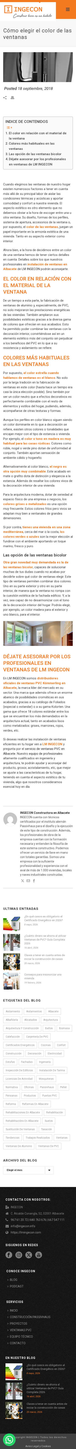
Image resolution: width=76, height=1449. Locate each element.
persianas (12, 1095)
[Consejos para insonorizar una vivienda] (11, 981)
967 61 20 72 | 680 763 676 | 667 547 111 (38, 1219)
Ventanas (62, 1137)
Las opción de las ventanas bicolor (35, 154)
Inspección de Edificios (19, 1070)
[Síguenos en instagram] (18, 1255)
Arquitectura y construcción (22, 1028)
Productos (30, 1095)
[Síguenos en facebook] (8, 1255)
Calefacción (13, 1036)
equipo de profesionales (45, 754)
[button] (9, 1439)
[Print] (14, 97)
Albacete (53, 1011)
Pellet (63, 1087)
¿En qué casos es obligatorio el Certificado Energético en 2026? (43, 918)
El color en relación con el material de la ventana (37, 135)
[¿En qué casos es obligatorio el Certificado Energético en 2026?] (11, 923)
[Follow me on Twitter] (22, 881)
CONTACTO (18, 1343)
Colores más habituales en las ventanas (31, 146)
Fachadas (27, 1061)
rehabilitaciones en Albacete (23, 1112)
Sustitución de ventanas (20, 1129)
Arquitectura (50, 1019)
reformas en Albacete (35, 1104)
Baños (49, 1028)
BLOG (13, 1279)
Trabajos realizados (38, 1137)
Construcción (14, 1053)
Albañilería (12, 1019)
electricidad (55, 1053)
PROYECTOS (18, 1323)
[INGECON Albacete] (28, 11)
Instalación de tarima (52, 1070)
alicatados (30, 1019)
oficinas (29, 1087)
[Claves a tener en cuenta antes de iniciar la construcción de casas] (11, 961)
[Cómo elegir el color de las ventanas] (38, 67)
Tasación (46, 1129)
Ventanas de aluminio (19, 1146)
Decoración (34, 1053)
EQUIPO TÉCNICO (21, 1336)
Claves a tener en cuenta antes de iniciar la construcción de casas (44, 957)
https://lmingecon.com (26, 1232)
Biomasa (64, 1028)
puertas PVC (49, 1095)
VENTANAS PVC (20, 1330)
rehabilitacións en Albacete (22, 1120)
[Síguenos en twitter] (28, 1255)
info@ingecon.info (23, 1226)
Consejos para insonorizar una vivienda (42, 976)
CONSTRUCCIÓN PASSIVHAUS (30, 1317)
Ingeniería (45, 1061)
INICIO (14, 1310)
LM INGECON (31, 269)
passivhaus (47, 1087)
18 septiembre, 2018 (35, 88)
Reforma (11, 1104)
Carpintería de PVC (37, 1036)
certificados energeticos (20, 1045)
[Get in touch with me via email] (28, 881)
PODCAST (17, 1286)
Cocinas (46, 1045)
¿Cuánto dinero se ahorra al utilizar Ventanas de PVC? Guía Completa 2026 (45, 939)
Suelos (49, 1120)
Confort (61, 1045)
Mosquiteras (46, 1078)
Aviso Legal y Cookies (38, 1446)
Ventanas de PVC (48, 1146)
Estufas (10, 1061)
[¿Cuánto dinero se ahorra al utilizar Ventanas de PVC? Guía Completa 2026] (11, 942)
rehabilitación (54, 1112)
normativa (12, 1087)
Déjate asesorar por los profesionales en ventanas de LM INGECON (37, 161)
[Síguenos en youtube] (38, 1255)
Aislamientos (34, 1011)
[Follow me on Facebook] (34, 881)
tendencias (12, 1137)
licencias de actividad (19, 1078)
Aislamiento (13, 1011)
